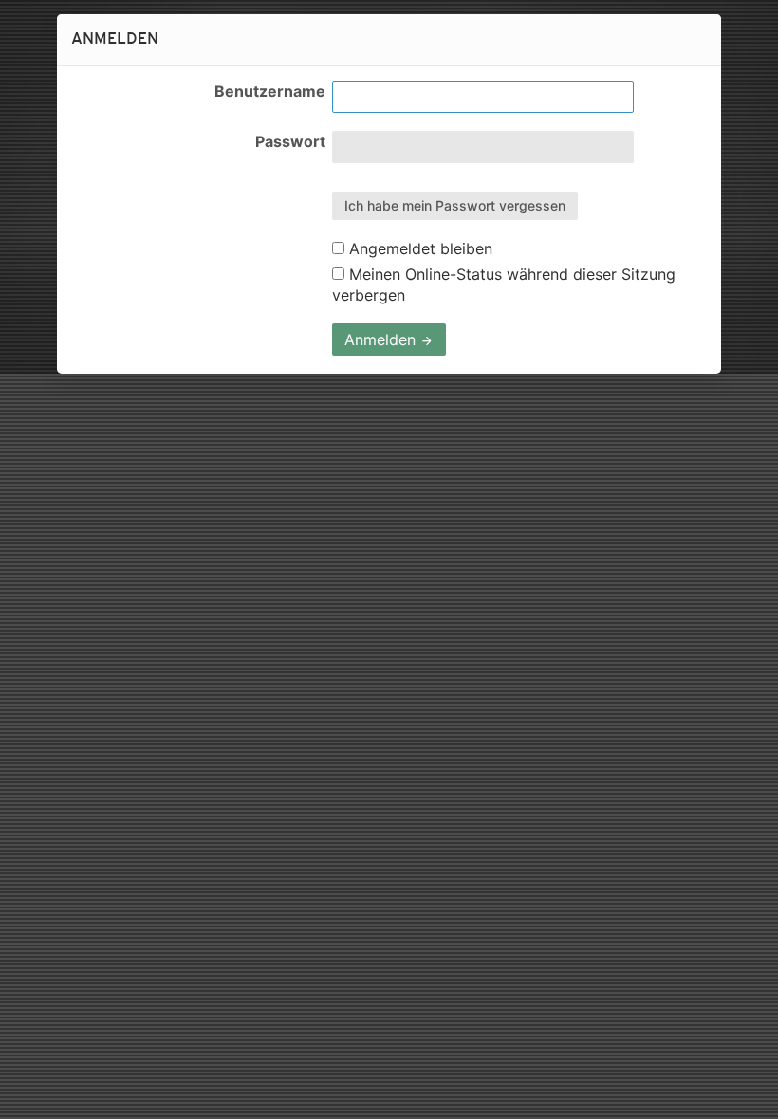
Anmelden (382, 339)
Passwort (290, 141)
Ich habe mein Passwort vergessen (454, 205)
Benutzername (269, 91)
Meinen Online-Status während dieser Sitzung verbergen (504, 284)
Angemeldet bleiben (418, 248)
